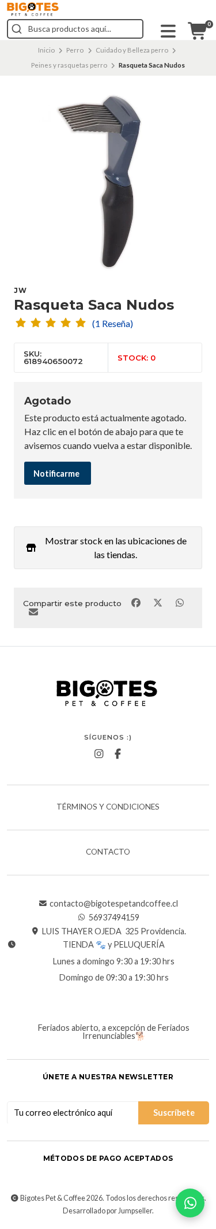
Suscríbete (174, 1112)
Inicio (46, 50)
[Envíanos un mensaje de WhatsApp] (190, 1203)
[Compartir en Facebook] (136, 602)
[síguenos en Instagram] (98, 754)
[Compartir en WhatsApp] (179, 602)
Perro (75, 50)
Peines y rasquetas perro (69, 65)
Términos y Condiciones (108, 807)
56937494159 (114, 918)
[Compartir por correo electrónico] (33, 612)
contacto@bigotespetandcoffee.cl (114, 904)
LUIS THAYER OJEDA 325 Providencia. (114, 931)
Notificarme (56, 473)
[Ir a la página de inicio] (33, 9)
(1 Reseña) (112, 323)
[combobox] (75, 29)
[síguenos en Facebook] (117, 754)
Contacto (108, 852)
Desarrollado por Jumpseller (107, 1210)
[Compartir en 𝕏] (158, 602)
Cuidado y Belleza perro (132, 50)
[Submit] (16, 29)
